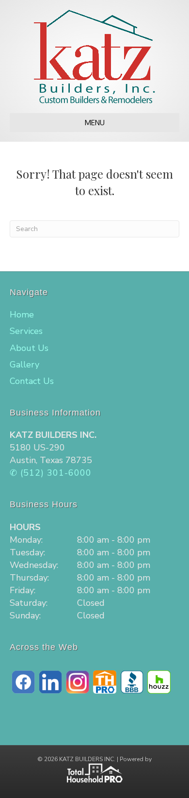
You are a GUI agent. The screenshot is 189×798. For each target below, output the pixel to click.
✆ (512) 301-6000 (51, 473)
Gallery (24, 364)
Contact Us (32, 381)
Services (26, 331)
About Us (29, 348)
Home (22, 314)
